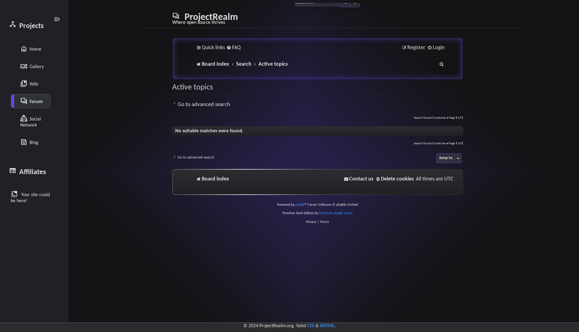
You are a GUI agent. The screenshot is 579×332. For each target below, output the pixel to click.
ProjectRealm (205, 19)
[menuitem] (233, 48)
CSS (310, 326)
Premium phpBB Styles (336, 213)
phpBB (300, 205)
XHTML (327, 326)
